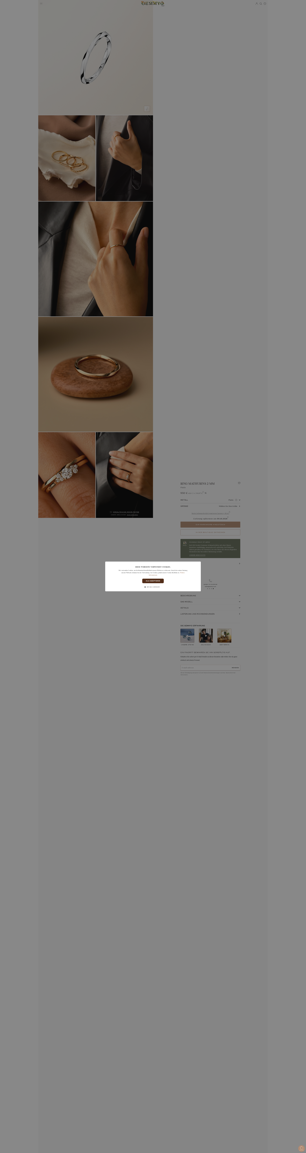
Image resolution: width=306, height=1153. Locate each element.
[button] (153, 587)
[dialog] (153, 576)
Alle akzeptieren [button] (153, 581)
